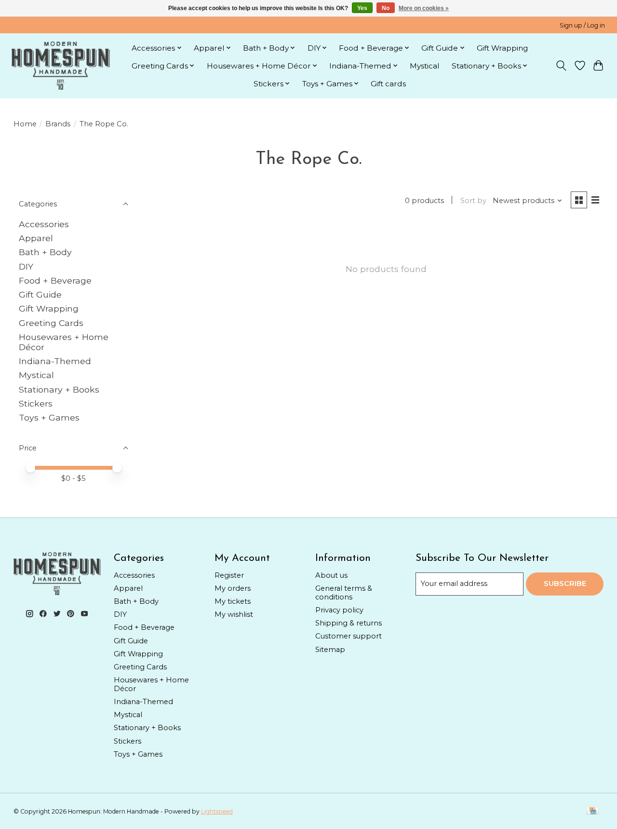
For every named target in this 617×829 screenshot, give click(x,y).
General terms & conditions (343, 592)
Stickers (36, 403)
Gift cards (388, 83)
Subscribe (565, 583)
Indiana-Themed (55, 361)
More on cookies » (424, 8)
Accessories (44, 224)
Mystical (425, 65)
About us (331, 575)
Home (25, 124)
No (385, 8)
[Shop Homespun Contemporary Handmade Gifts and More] (61, 65)
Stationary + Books (59, 389)
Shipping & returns (348, 623)
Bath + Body (45, 252)
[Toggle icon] (561, 65)
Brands (57, 124)
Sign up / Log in (582, 25)
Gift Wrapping (502, 48)
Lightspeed (217, 811)
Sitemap (330, 649)
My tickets (233, 601)
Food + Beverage (55, 280)
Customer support (348, 636)
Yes (362, 8)
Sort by (473, 200)
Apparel (36, 238)
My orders (233, 588)
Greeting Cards (51, 323)
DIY (26, 266)
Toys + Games (49, 417)
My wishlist (234, 614)
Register (229, 575)
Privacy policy (339, 610)
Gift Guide (40, 294)
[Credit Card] (593, 811)
